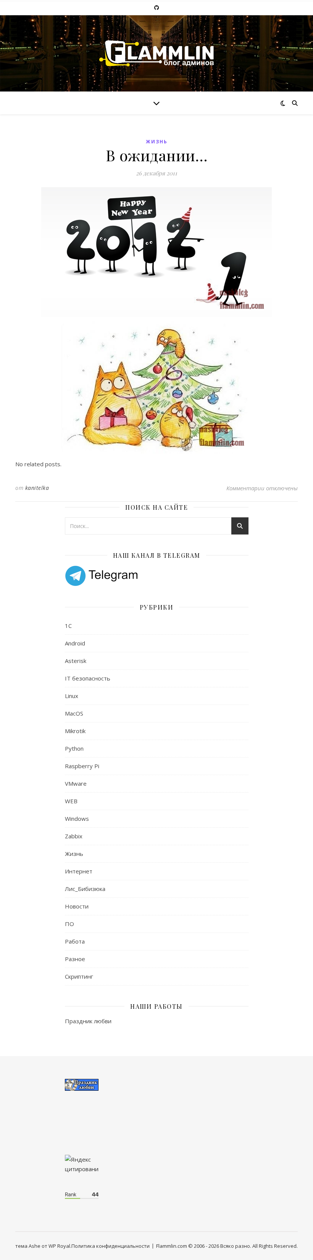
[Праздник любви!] (156, 1085)
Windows (77, 818)
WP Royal (59, 1245)
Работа (75, 941)
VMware (76, 783)
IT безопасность (87, 678)
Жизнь (157, 141)
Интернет (78, 871)
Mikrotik (75, 731)
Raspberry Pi (82, 766)
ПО (69, 924)
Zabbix (73, 836)
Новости (77, 906)
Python (74, 748)
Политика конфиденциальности (110, 1245)
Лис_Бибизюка (85, 888)
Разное (75, 959)
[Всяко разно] (156, 53)
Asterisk (75, 661)
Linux (71, 696)
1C (68, 625)
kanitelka (37, 487)
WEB (71, 801)
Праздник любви (88, 1021)
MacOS (74, 713)
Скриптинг (79, 976)
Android (75, 643)
